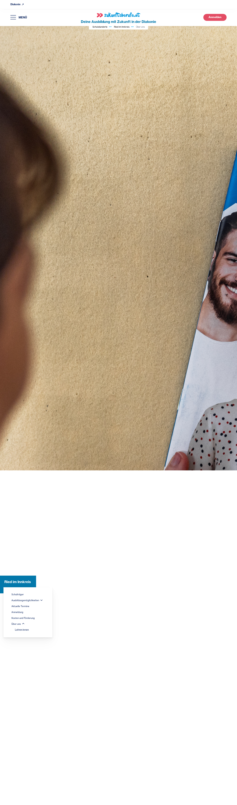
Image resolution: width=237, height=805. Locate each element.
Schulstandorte (99, 27)
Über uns (16, 624)
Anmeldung (17, 612)
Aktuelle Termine (20, 606)
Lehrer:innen (22, 629)
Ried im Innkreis (121, 27)
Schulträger (17, 594)
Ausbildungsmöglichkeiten (25, 600)
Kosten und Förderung (23, 618)
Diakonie (15, 4)
